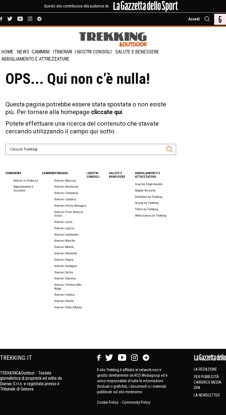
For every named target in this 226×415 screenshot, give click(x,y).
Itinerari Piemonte (65, 253)
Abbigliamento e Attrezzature (35, 59)
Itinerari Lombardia (66, 234)
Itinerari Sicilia (63, 272)
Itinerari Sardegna (65, 266)
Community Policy (136, 402)
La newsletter (207, 395)
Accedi (194, 19)
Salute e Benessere (137, 52)
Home (7, 52)
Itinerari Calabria (65, 199)
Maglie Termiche (145, 190)
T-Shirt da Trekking (146, 209)
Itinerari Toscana (65, 278)
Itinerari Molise (64, 247)
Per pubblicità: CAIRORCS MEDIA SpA (207, 382)
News (23, 52)
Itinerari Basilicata (66, 186)
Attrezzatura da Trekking (150, 215)
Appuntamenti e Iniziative (23, 188)
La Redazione (205, 369)
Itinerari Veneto (64, 301)
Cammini (41, 52)
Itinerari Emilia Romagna (70, 205)
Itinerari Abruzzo (65, 180)
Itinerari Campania (66, 193)
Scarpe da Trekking (146, 203)
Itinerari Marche (64, 240)
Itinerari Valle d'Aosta (68, 307)
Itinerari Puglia (63, 260)
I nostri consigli (93, 52)
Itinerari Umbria (64, 295)
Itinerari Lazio (63, 222)
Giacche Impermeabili (149, 184)
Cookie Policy (108, 402)
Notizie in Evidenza (26, 180)
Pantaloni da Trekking (148, 197)
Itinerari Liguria (64, 228)
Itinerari (62, 52)
